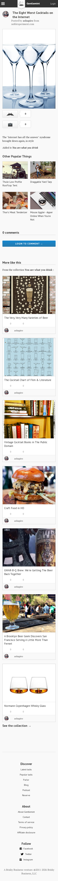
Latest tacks (26, 769)
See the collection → (16, 726)
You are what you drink (25, 147)
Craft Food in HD (14, 508)
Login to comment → (29, 243)
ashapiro (18, 330)
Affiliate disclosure (26, 832)
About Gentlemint (26, 811)
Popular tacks (26, 774)
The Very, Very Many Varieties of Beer (26, 318)
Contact (26, 817)
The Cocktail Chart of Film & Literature (27, 380)
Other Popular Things (17, 156)
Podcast (26, 790)
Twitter (28, 854)
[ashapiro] (5, 16)
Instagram (28, 859)
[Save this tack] (10, 124)
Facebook (28, 848)
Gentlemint (29, 6)
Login (53, 3)
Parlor (26, 779)
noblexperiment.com (22, 24)
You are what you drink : (39, 269)
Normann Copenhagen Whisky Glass (25, 706)
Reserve (26, 795)
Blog (26, 785)
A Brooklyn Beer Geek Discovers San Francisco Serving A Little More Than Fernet (26, 639)
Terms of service (26, 822)
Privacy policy (26, 827)
